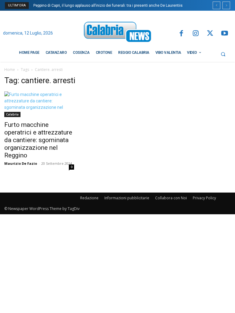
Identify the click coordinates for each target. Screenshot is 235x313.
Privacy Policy (204, 198)
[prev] (216, 5)
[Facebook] (181, 33)
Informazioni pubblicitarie (126, 198)
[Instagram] (195, 33)
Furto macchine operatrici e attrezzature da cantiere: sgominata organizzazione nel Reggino (38, 140)
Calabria (12, 114)
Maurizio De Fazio (20, 163)
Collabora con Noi (171, 198)
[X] (210, 33)
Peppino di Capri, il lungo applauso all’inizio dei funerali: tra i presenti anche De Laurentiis (108, 5)
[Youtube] (224, 33)
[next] (226, 5)
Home (9, 69)
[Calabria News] (117, 33)
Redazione (89, 198)
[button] (223, 54)
